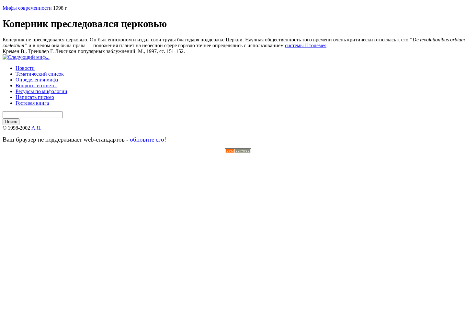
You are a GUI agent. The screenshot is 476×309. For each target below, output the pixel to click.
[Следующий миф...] (26, 57)
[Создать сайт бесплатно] (238, 151)
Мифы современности (27, 8)
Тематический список (40, 74)
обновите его (147, 139)
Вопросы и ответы (36, 85)
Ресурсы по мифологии (41, 91)
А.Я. (36, 128)
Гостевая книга (32, 103)
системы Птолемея (305, 45)
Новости (25, 68)
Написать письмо (35, 97)
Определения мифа (37, 79)
